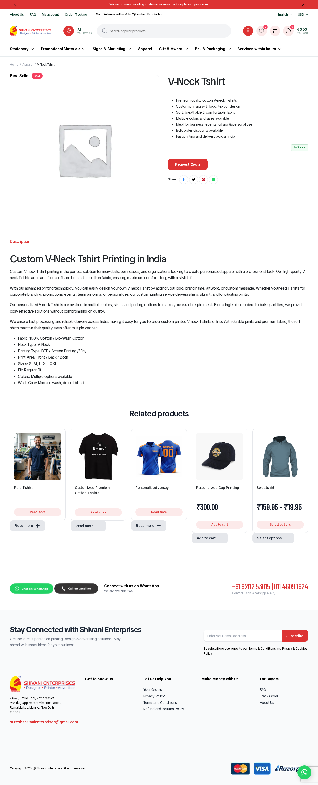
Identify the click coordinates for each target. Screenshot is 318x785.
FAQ (33, 14)
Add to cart (219, 525)
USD (301, 14)
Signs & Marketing (109, 48)
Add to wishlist (57, 438)
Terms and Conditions (160, 702)
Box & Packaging (210, 48)
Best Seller (25, 75)
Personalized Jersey (152, 487)
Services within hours (257, 48)
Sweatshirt (265, 487)
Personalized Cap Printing (217, 487)
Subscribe (294, 636)
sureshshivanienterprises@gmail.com (44, 722)
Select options (280, 525)
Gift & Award (170, 48)
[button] (15, 4)
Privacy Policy (154, 696)
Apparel (145, 48)
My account (50, 14)
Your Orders (152, 689)
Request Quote (187, 164)
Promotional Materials (60, 48)
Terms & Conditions (262, 649)
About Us (17, 14)
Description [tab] (20, 241)
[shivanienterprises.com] (30, 31)
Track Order (269, 696)
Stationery (19, 48)
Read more (38, 512)
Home (14, 65)
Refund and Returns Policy (163, 709)
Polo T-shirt (23, 487)
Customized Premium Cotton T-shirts (92, 490)
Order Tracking (76, 14)
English (283, 14)
